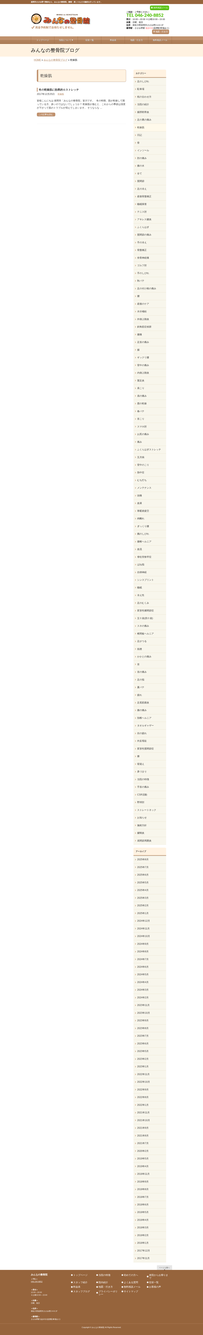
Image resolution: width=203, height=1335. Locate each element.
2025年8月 (143, 859)
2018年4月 (143, 1220)
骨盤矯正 (142, 250)
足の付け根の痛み (146, 288)
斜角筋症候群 (144, 326)
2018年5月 (143, 1212)
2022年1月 (143, 1105)
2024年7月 (143, 959)
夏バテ (140, 687)
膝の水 (140, 165)
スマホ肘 (142, 426)
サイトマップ (131, 1291)
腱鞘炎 (140, 833)
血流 (139, 549)
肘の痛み (142, 158)
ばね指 (140, 564)
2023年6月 (143, 1043)
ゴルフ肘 (142, 265)
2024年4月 (143, 982)
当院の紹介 (143, 104)
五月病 (140, 457)
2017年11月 (143, 1258)
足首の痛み (143, 342)
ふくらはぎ (143, 227)
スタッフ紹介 (80, 1282)
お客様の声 (155, 1287)
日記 (139, 135)
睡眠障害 (142, 204)
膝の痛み (142, 710)
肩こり (140, 388)
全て (139, 173)
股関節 (140, 181)
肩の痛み (142, 396)
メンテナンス (144, 488)
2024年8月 (143, 951)
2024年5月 (143, 974)
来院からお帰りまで (158, 1276)
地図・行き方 (161, 31)
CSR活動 (142, 794)
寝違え (140, 764)
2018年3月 (143, 1227)
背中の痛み (143, 365)
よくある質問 (131, 1282)
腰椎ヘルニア (144, 541)
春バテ (140, 411)
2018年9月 (143, 1181)
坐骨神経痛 (143, 258)
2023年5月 (143, 1051)
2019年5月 (143, 1158)
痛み (139, 442)
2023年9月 (143, 1020)
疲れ (139, 695)
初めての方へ (131, 1275)
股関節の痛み (144, 234)
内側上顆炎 (143, 373)
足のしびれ (143, 81)
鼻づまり (142, 771)
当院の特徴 (143, 779)
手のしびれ (143, 273)
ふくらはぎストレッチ (149, 449)
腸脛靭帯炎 (143, 112)
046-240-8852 (37, 1282)
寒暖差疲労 (143, 511)
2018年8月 (143, 1189)
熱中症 (140, 472)
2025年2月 (143, 905)
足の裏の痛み (144, 119)
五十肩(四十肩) (145, 618)
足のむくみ (143, 603)
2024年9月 (143, 944)
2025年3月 (143, 898)
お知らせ (142, 817)
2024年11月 (143, 928)
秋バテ (140, 280)
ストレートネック (146, 810)
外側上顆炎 (143, 319)
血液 (139, 503)
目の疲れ (142, 733)
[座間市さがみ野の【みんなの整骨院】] (61, 26)
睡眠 (139, 587)
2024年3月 (143, 990)
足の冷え (142, 189)
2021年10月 (143, 1120)
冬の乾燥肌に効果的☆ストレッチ (59, 89)
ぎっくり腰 (143, 526)
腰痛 (139, 334)
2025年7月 (143, 867)
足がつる (142, 641)
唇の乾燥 (142, 403)
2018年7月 (143, 1197)
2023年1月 (143, 1066)
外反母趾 (142, 741)
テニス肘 (142, 211)
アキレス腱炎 (144, 219)
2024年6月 (143, 967)
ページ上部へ (164, 1268)
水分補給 (142, 311)
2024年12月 (143, 921)
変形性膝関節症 (145, 610)
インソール (143, 150)
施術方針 (142, 825)
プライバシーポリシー (108, 1293)
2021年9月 (143, 1128)
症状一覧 (154, 1282)
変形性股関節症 (145, 748)
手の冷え (142, 242)
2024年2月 (143, 997)
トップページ (80, 1275)
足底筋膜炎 (143, 702)
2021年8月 (143, 1135)
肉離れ (140, 518)
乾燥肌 (61, 94)
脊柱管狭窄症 (144, 557)
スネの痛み (143, 626)
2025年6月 (143, 875)
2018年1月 (143, 1243)
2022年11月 (143, 1074)
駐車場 (140, 89)
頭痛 (139, 495)
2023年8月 (143, 1028)
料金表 (76, 1287)
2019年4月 (143, 1166)
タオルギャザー (145, 725)
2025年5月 (143, 882)
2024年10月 (143, 936)
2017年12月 (143, 1250)
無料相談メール (160, 7)
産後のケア (143, 304)
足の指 (140, 679)
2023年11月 (143, 1005)
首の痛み (142, 672)
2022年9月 (143, 1089)
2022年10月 (143, 1082)
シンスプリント (145, 580)
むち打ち (142, 480)
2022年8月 (143, 1097)
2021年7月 (143, 1143)
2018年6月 (143, 1204)
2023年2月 (143, 1059)
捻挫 (139, 649)
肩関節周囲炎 (144, 840)
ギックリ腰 (143, 357)
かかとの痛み (144, 656)
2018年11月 (143, 1174)
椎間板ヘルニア (145, 633)
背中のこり (143, 465)
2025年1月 (143, 913)
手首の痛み (143, 787)
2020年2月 (143, 1151)
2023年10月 (143, 1013)
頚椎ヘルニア (144, 718)
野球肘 (140, 802)
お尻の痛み (143, 434)
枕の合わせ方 (144, 96)
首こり (140, 419)
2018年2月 (143, 1235)
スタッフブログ (81, 1291)
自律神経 (142, 572)
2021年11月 (143, 1112)
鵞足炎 (140, 380)
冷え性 (140, 595)
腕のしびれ (143, 534)
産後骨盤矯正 (144, 196)
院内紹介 (103, 1282)
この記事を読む (45, 114)
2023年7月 (143, 1036)
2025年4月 (143, 890)
